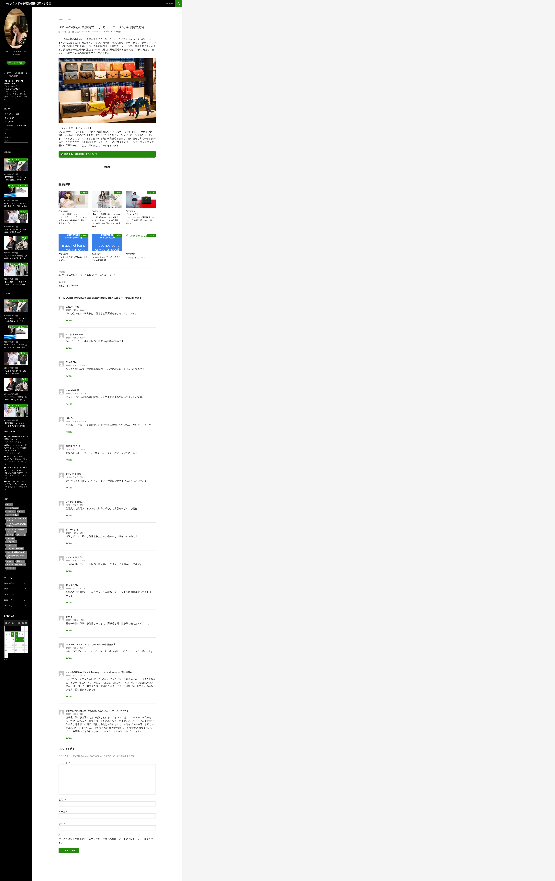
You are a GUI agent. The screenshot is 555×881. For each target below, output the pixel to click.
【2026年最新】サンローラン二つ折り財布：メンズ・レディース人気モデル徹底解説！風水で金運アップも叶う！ (73, 219)
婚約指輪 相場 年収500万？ (16, 552)
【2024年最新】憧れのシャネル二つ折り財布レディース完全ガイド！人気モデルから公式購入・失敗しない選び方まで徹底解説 (106, 220)
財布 (120, 32)
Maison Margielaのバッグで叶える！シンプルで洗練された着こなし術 (15, 447)
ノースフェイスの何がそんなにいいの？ (16, 530)
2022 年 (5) (8, 606)
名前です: (9, 51)
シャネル (10, 535)
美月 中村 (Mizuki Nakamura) (89, 32)
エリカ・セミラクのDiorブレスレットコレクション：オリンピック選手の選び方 (15, 470)
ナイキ (9, 504)
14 (19, 640)
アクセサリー (11, 114)
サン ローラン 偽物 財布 (13, 81)
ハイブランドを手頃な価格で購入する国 (27, 3)
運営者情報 (169, 3)
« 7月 (6, 660)
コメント (65, 762)
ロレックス (11, 511)
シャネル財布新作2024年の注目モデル (73, 258)
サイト (62, 823)
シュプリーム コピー (12, 89)
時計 (8, 130)
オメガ (21, 511)
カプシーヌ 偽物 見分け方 (16, 564)
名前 (62, 799)
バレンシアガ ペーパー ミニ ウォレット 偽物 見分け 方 (91, 644)
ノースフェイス (12, 508)
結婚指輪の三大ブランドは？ (15, 557)
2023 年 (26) (9, 600)
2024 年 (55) (9, 594)
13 (16, 640)
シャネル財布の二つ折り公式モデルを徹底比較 (106, 258)
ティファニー (11, 542)
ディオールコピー (11, 86)
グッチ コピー (9, 84)
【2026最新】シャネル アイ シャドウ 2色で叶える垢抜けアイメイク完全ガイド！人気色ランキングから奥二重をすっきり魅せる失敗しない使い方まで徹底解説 (15, 283)
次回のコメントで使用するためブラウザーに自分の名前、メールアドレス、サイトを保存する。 (106, 841)
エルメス (10, 561)
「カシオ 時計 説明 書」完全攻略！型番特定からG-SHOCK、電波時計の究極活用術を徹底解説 (15, 231)
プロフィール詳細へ (16, 63)
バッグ (9, 122)
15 (113, 32)
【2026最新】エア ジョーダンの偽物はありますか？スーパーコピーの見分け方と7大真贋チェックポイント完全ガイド (15, 178)
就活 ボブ (20, 561)
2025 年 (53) (9, 589)
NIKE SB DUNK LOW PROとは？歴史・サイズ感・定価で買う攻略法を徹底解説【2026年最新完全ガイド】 (15, 204)
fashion (10, 538)
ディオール (21, 535)
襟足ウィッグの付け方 (69, 284)
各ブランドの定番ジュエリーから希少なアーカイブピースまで (87, 273)
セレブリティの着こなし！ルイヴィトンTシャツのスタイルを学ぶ (15, 484)
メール (63, 811)
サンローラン (11, 545)
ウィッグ (9, 118)
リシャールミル (12, 515)
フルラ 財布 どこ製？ (135, 257)
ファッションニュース (15, 126)
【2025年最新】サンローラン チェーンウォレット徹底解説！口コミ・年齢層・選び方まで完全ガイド (140, 219)
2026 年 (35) (9, 583)
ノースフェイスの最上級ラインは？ (16, 519)
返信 (70, 320)
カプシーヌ (11, 568)
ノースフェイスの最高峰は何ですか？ (16, 525)
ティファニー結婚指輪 (15, 549)
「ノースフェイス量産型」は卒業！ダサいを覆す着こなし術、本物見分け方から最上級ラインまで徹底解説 (15, 257)
